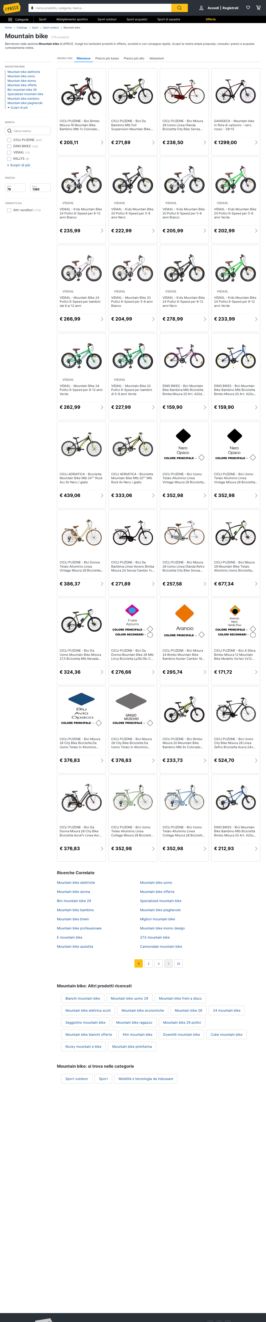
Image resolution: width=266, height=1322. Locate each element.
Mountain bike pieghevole (24, 103)
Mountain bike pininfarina (132, 1046)
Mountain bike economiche (143, 1010)
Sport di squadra (168, 19)
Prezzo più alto (134, 58)
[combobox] (99, 8)
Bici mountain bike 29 (22, 89)
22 (178, 963)
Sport (42, 19)
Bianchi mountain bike (82, 998)
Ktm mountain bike (137, 1034)
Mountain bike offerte (22, 85)
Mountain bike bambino (23, 98)
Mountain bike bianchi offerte (88, 1034)
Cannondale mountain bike (161, 946)
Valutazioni (156, 58)
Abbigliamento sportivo (72, 19)
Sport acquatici (137, 19)
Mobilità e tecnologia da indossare (146, 1079)
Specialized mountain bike (25, 94)
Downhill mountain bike (181, 1034)
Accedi (213, 8)
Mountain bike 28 (188, 1010)
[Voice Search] (32, 8)
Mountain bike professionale (79, 928)
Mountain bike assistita (75, 946)
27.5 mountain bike (155, 937)
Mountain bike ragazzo (134, 1022)
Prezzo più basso (107, 58)
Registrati (230, 8)
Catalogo (22, 27)
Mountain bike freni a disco (180, 998)
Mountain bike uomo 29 (129, 998)
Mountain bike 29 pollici (182, 1022)
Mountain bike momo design (162, 928)
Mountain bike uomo (21, 76)
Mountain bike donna (21, 80)
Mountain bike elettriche (23, 71)
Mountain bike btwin (73, 919)
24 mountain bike (226, 1010)
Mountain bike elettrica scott (88, 1010)
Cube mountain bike (226, 1034)
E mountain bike (69, 937)
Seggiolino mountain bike (85, 1022)
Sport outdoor (107, 19)
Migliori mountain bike (157, 919)
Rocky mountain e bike (83, 1046)
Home (8, 27)
